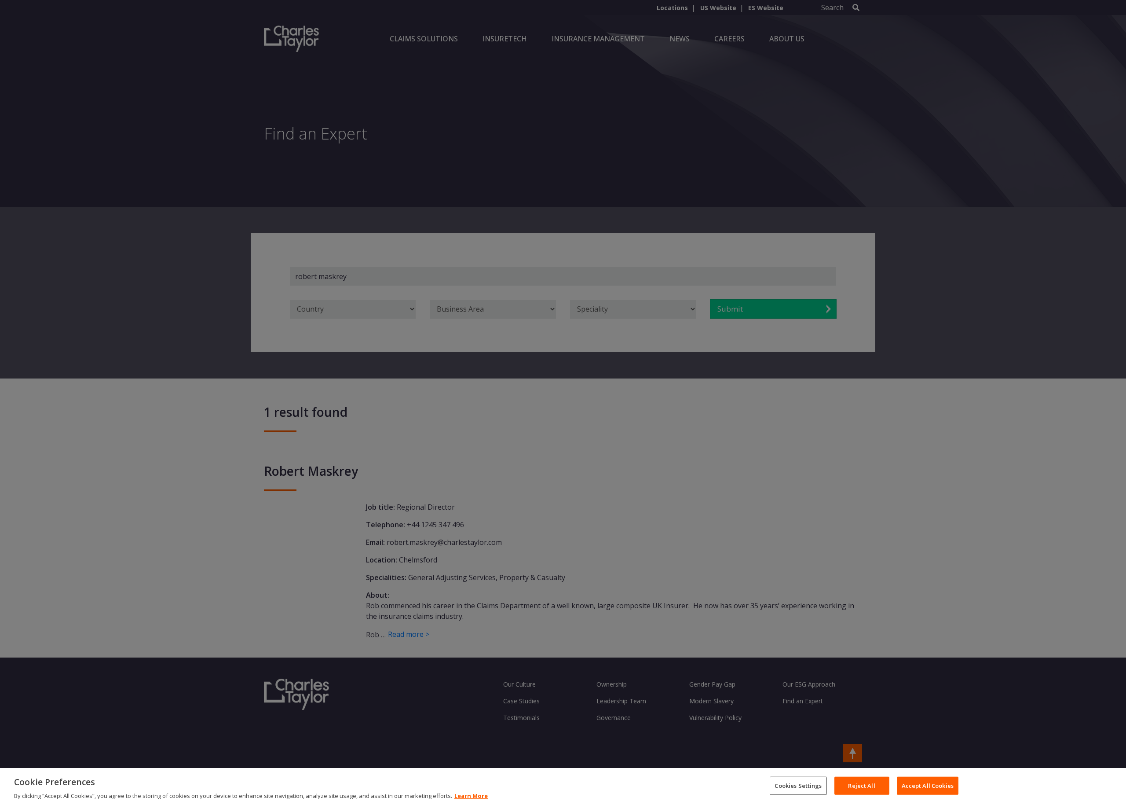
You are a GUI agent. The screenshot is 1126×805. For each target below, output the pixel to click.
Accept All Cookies (928, 785)
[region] (563, 786)
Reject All (861, 785)
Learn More (471, 796)
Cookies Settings (798, 785)
